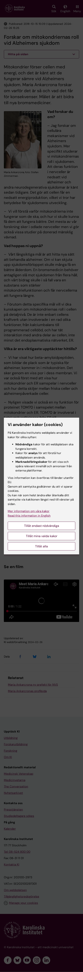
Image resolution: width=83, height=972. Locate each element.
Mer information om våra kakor (28, 511)
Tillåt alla (41, 546)
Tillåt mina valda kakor (41, 536)
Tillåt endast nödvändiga (41, 526)
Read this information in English (29, 516)
